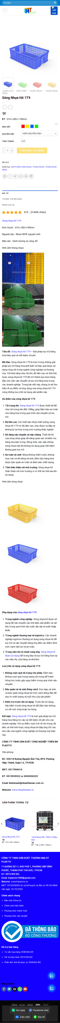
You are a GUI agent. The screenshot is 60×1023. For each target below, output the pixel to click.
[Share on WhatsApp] (4, 176)
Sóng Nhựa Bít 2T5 (11, 837)
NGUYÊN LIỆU (8, 134)
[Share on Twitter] (15, 176)
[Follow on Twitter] (9, 989)
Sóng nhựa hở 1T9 (11, 220)
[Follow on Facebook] (4, 989)
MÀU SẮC (6, 127)
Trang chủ (7, 91)
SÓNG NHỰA (26, 167)
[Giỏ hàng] (54, 10)
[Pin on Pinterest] (25, 176)
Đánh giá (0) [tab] (8, 205)
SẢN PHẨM (21, 91)
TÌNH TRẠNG (8, 141)
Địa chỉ (41, 1016)
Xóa (56, 124)
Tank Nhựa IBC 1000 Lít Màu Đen (44, 838)
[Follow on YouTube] (25, 989)
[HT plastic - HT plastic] (30, 10)
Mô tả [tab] (5, 193)
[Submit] (55, 3)
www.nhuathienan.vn (23, 789)
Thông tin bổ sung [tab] (12, 199)
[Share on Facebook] (10, 176)
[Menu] (4, 10)
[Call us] (19, 989)
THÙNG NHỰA (35, 91)
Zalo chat (25, 1016)
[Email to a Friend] (20, 176)
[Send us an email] (14, 989)
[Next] (53, 47)
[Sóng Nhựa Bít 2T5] (15, 820)
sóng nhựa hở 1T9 (27, 612)
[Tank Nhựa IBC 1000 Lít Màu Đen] (44, 820)
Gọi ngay (20, 1010)
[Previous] (6, 47)
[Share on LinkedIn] (31, 176)
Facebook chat (41, 1010)
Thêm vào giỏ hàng (32, 150)
